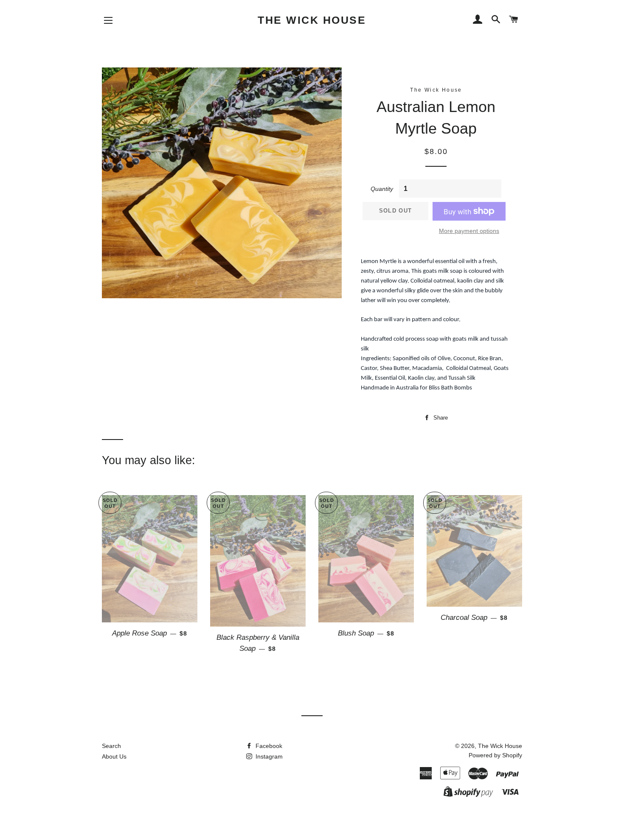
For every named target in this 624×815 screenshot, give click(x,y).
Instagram (268, 756)
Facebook (268, 745)
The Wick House (312, 20)
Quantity (382, 188)
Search (111, 745)
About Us (114, 756)
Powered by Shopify (495, 755)
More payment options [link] (469, 230)
